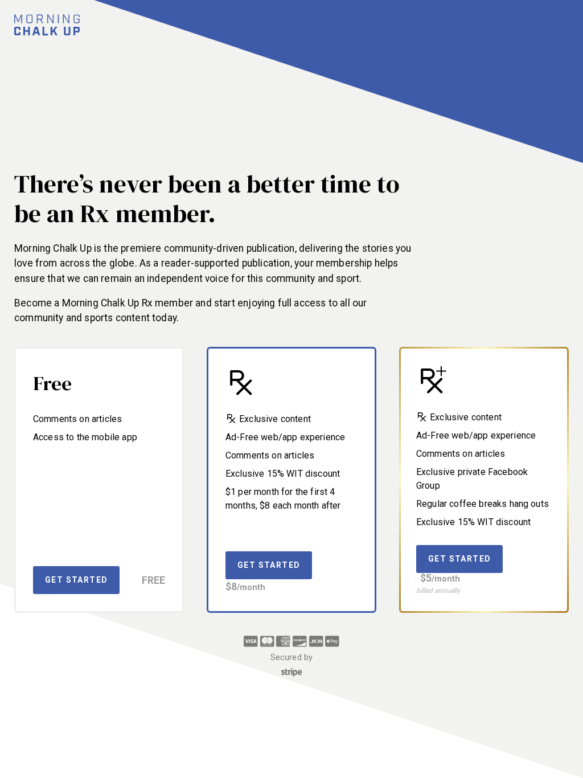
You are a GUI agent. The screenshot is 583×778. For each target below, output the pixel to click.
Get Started (76, 579)
